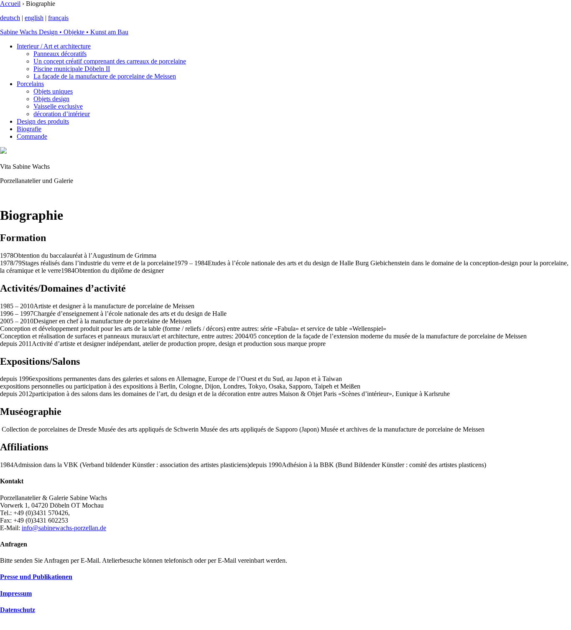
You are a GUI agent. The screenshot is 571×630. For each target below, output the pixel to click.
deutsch (10, 17)
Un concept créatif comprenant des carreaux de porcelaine (109, 61)
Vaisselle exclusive (58, 106)
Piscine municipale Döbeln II (71, 68)
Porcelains (30, 83)
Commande (32, 136)
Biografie (29, 128)
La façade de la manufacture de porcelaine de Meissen (104, 76)
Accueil (10, 3)
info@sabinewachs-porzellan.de (64, 527)
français (58, 17)
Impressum (16, 593)
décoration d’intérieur (61, 113)
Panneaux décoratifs (60, 53)
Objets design (51, 98)
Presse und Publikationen (36, 576)
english (34, 17)
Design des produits (43, 121)
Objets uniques (53, 91)
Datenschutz (17, 609)
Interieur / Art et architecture (54, 46)
